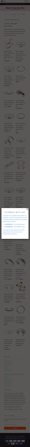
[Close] (27, 209)
